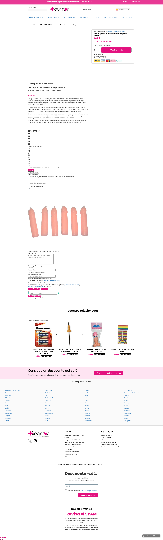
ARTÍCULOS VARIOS (110, 18)
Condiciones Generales (72, 447)
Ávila (6, 406)
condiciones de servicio (35, 287)
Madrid (86, 403)
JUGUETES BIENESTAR (36, 18)
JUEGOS (96, 18)
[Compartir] (4, 537)
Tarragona (127, 403)
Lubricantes (105, 440)
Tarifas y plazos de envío (73, 445)
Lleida (86, 398)
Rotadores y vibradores (109, 445)
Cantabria (48, 390)
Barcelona (8, 413)
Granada (48, 411)
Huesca (47, 418)
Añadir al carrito (116, 50)
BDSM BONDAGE (69, 18)
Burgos (7, 416)
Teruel (126, 406)
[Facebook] (30, 441)
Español (121, 10)
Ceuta (47, 395)
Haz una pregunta (35, 296)
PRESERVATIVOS (127, 18)
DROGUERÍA (84, 18)
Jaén (46, 421)
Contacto (68, 437)
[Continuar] (28, 291)
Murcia (86, 411)
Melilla (86, 408)
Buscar (31, 170)
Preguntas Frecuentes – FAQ (74, 435)
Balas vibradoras (106, 435)
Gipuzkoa (48, 406)
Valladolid (127, 413)
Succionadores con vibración (110, 447)
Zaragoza (127, 421)
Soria (126, 400)
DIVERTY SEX (121, 31)
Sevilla (126, 398)
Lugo (86, 400)
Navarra (87, 413)
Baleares (8, 411)
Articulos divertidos (60, 25)
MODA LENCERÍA (53, 18)
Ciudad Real (49, 398)
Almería (7, 400)
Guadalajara (49, 413)
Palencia (87, 418)
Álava (7, 393)
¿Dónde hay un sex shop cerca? (75, 442)
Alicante (8, 398)
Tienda (35, 25)
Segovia (126, 395)
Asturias (7, 403)
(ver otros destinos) (84, 2)
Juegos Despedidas (74, 25)
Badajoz (7, 408)
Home (30, 25)
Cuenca (47, 403)
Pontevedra (88, 421)
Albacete (8, 395)
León (86, 395)
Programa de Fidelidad (72, 440)
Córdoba (48, 400)
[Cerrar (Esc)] (5, 537)
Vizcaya (126, 416)
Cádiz (7, 421)
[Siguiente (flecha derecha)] (2, 539)
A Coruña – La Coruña (12, 390)
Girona (47, 408)
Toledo (126, 408)
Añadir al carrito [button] (46, 356)
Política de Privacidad (52, 280)
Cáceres (8, 418)
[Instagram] (35, 441)
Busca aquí (32, 7)
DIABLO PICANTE (112, 31)
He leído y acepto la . (82, 491)
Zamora (126, 418)
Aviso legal (68, 449)
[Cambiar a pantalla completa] (2, 537)
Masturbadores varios (108, 442)
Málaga (86, 406)
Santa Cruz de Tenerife (131, 393)
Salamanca (128, 390)
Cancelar (44, 289)
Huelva (47, 416)
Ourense (87, 416)
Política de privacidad (89, 491)
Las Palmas (88, 393)
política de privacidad (71, 285)
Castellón (48, 393)
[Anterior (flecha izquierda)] (0, 539)
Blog (66, 456)
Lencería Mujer (106, 437)
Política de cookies (71, 454)
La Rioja (86, 390)
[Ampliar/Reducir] (0, 537)
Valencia (127, 411)
